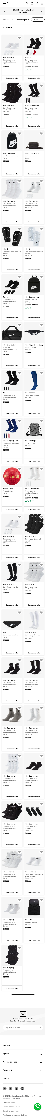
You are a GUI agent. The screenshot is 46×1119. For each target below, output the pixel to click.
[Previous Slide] (5, 11)
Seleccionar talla (12, 78)
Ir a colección (23, 12)
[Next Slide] (41, 11)
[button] (12, 78)
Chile (7, 1079)
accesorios (7, 27)
